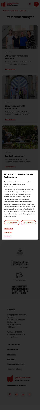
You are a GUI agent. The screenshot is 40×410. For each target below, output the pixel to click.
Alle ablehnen (12, 222)
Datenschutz (8, 232)
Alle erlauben (28, 222)
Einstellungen (8, 229)
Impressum (7, 236)
